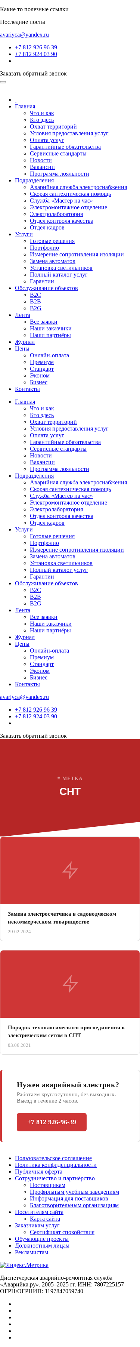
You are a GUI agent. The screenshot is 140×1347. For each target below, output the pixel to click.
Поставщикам (47, 1185)
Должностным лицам (42, 1245)
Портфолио (44, 247)
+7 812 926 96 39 (36, 47)
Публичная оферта (38, 1171)
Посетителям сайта (39, 1212)
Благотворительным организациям (74, 1205)
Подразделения (34, 180)
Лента (22, 315)
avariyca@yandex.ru (24, 34)
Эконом (40, 375)
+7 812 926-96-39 (51, 1122)
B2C (35, 295)
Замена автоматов (52, 261)
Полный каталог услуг (59, 274)
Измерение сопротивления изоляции (77, 254)
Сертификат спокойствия (62, 1232)
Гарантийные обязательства (65, 147)
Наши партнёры (50, 335)
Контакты (27, 389)
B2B (35, 301)
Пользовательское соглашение (53, 1158)
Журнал (25, 342)
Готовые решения (52, 241)
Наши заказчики (51, 328)
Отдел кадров (47, 227)
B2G (35, 308)
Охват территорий (53, 126)
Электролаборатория (56, 214)
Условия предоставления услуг (69, 133)
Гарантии (42, 281)
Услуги (24, 234)
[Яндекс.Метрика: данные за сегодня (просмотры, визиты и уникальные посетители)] (24, 1265)
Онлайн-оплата (49, 355)
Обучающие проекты (42, 1239)
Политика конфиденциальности (56, 1165)
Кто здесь (42, 120)
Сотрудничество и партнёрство (55, 1178)
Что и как (42, 113)
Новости (41, 160)
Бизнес (38, 382)
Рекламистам (31, 1252)
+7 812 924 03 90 (36, 54)
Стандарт (42, 369)
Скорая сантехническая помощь (70, 194)
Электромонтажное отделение (68, 207)
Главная (25, 106)
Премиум (42, 362)
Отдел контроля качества (61, 221)
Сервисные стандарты (58, 153)
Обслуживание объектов (46, 288)
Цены (22, 348)
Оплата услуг (47, 140)
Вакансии (42, 167)
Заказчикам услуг (37, 1225)
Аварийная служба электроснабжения (78, 187)
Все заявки (43, 321)
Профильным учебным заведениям (74, 1192)
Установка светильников (61, 268)
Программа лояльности (59, 173)
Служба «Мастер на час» (61, 200)
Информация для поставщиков (69, 1198)
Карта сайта (45, 1218)
